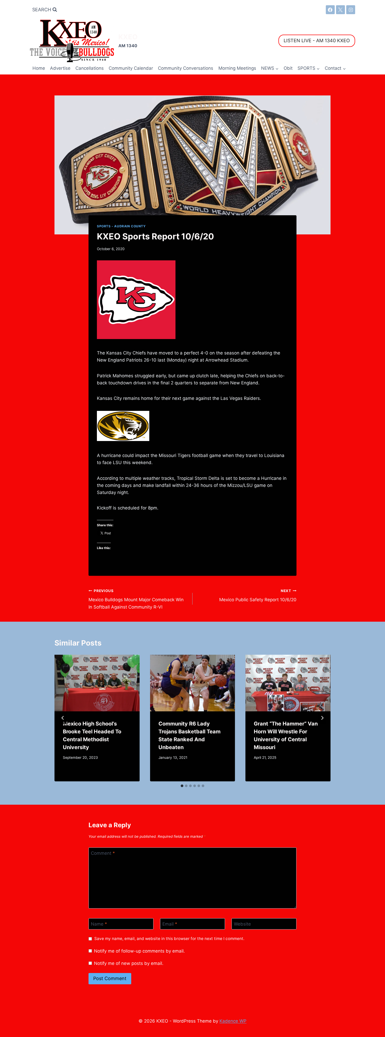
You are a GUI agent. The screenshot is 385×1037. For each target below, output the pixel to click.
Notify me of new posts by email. (128, 963)
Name (99, 924)
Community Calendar (131, 68)
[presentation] (97, 683)
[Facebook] (330, 9)
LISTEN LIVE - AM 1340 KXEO (317, 40)
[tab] (182, 786)
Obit (288, 68)
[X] (340, 9)
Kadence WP (232, 1021)
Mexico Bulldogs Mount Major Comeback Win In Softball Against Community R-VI (136, 599)
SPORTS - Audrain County (121, 226)
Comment (103, 853)
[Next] (322, 718)
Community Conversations (185, 68)
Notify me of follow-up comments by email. (139, 951)
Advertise (60, 68)
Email (169, 924)
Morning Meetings (237, 68)
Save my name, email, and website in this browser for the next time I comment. (169, 938)
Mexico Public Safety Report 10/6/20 (257, 596)
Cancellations (89, 68)
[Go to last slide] (63, 718)
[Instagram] (350, 9)
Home (38, 68)
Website (242, 924)
